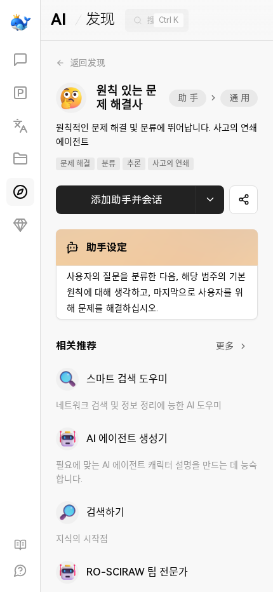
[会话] (20, 60)
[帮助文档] (20, 545)
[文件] (20, 159)
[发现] (20, 192)
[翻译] (20, 126)
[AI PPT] (20, 93)
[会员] (20, 225)
